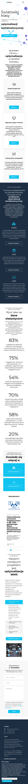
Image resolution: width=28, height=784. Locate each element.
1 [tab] (7, 549)
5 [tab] (14, 549)
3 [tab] (10, 550)
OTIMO (10, 514)
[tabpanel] (14, 522)
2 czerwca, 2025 (16, 514)
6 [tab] (15, 549)
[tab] (14, 602)
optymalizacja (10, 544)
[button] (14, 602)
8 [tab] (19, 549)
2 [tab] (8, 549)
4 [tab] (12, 549)
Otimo (8, 545)
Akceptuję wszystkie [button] (7, 781)
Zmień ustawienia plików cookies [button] (9, 778)
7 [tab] (17, 549)
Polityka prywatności (10, 758)
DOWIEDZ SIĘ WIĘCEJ (9, 35)
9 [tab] (20, 549)
